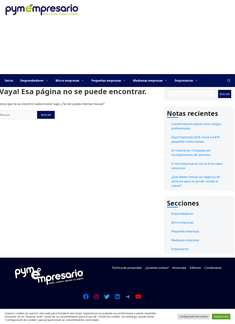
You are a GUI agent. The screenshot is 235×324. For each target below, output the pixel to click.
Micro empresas (67, 81)
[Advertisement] (117, 46)
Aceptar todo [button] (221, 316)
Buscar (224, 94)
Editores (195, 268)
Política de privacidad (127, 268)
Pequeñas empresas (106, 81)
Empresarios (184, 81)
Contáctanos (213, 268)
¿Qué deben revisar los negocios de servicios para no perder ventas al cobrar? (195, 181)
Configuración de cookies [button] (194, 316)
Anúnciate (179, 268)
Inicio (9, 81)
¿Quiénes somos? (157, 268)
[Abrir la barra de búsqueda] (229, 80)
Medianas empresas (148, 81)
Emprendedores (32, 81)
